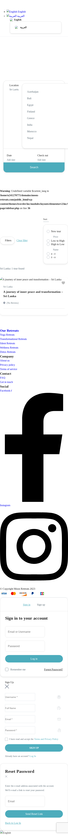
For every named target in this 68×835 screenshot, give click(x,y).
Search (34, 167)
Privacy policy (7, 364)
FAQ (2, 377)
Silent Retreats (7, 343)
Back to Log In (13, 823)
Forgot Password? (53, 669)
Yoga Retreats (7, 334)
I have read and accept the (33, 739)
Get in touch (6, 382)
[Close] (7, 686)
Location (14, 85)
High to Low (58, 244)
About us (5, 360)
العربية (20, 16)
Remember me (18, 669)
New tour (56, 231)
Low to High (58, 240)
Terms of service (8, 369)
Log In (33, 756)
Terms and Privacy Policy (46, 739)
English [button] (21, 11)
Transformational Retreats (13, 339)
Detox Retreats (8, 352)
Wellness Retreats (9, 347)
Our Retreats (9, 330)
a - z (53, 253)
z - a (53, 257)
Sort (45, 219)
